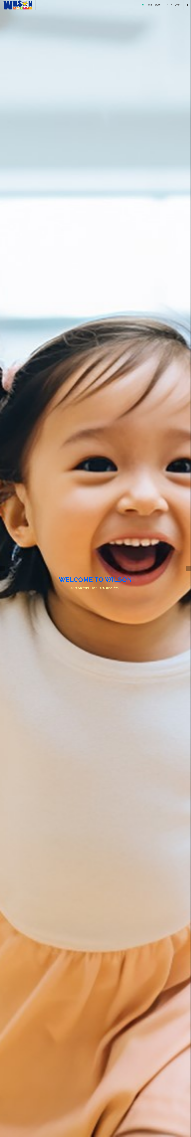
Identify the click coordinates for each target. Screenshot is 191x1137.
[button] (2, 568)
